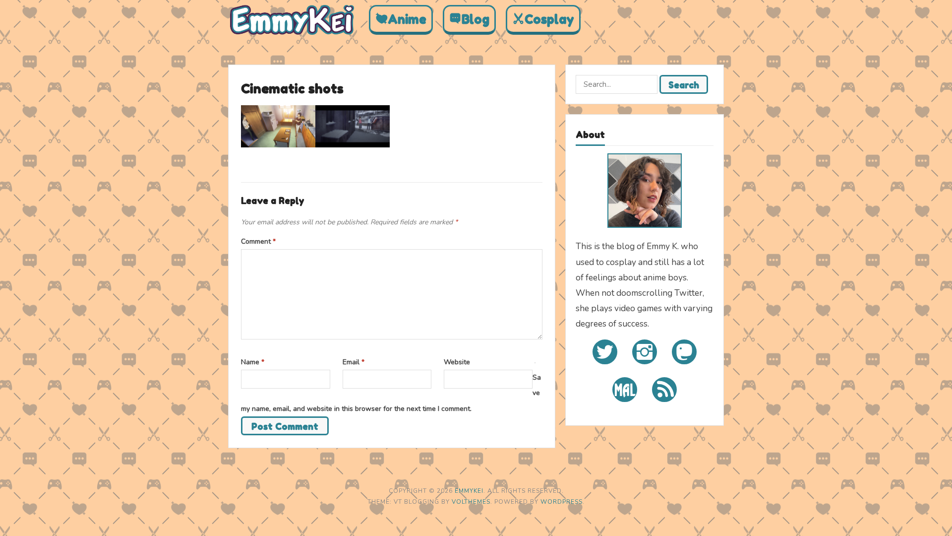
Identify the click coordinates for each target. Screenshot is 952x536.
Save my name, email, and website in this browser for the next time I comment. (391, 393)
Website (457, 362)
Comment (258, 241)
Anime (407, 19)
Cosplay (549, 19)
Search (683, 84)
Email (353, 362)
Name (252, 362)
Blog (475, 19)
